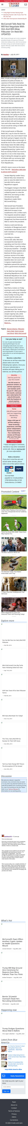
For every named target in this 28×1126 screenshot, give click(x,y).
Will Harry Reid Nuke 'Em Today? (12, 716)
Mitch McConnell (20, 333)
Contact (14, 1108)
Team (14, 1102)
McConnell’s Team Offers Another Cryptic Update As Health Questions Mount (12, 942)
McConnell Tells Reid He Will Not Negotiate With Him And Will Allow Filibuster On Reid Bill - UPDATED (13, 29)
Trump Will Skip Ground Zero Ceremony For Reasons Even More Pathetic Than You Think (12, 971)
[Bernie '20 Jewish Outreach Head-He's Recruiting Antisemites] (13, 987)
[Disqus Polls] (14, 813)
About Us (14, 1105)
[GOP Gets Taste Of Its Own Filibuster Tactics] (14, 681)
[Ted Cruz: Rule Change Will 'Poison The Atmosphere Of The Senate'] (14, 754)
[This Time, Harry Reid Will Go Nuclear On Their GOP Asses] (14, 729)
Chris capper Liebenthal (8, 1033)
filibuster (21, 329)
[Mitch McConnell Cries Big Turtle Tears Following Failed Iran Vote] (14, 656)
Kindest (9, 473)
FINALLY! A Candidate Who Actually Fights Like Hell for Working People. (15, 1064)
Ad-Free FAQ (21, 449)
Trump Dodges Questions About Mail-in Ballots (13, 1029)
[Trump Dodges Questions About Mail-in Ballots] (13, 1019)
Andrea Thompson (7, 977)
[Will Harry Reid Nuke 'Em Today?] (14, 706)
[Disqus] (14, 852)
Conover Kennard (6, 948)
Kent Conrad (19, 331)
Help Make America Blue (13, 1069)
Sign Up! (6, 1091)
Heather (6, 54)
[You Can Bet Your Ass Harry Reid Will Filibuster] (14, 630)
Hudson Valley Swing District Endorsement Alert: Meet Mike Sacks (16, 1056)
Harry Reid (10, 331)
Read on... (7, 323)
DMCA (14, 1117)
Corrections (14, 1120)
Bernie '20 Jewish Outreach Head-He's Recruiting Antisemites (12, 998)
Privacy (14, 1114)
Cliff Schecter (5, 1004)
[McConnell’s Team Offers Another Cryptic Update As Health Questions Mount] (13, 930)
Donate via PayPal (19, 469)
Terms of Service (13, 789)
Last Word (10, 333)
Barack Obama (12, 329)
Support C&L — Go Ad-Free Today (14, 1)
